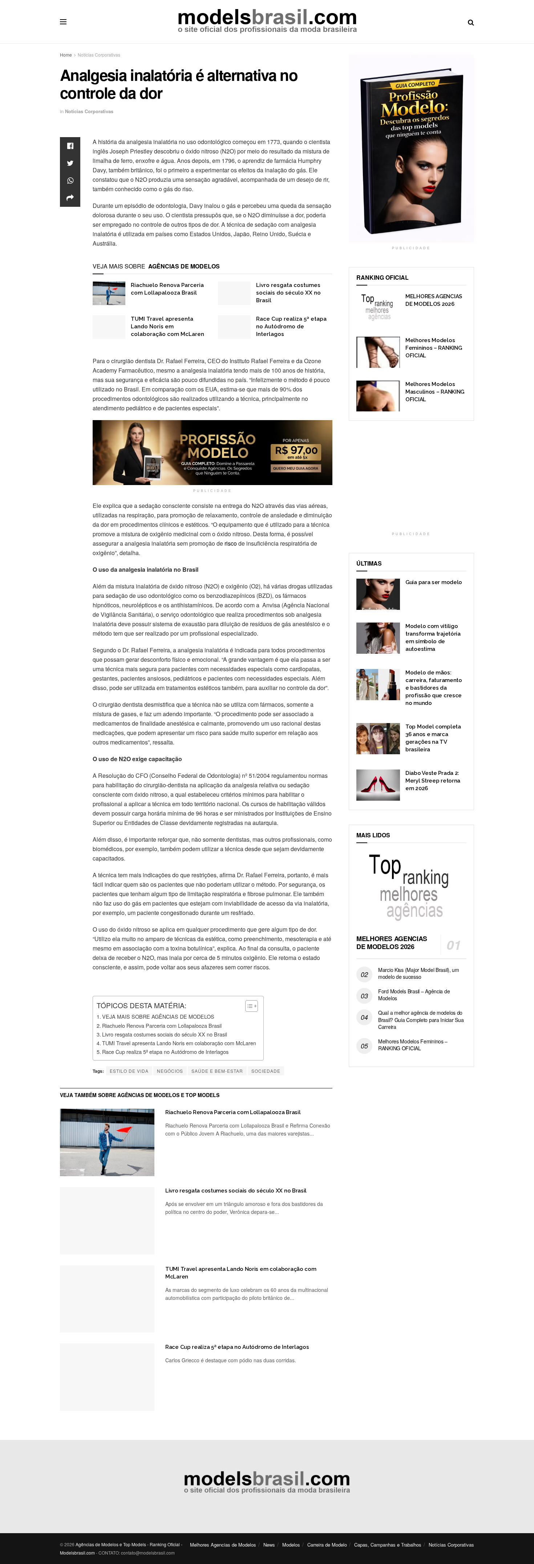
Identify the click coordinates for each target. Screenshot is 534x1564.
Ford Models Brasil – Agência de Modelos (414, 995)
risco (230, 543)
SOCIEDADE (265, 1071)
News (269, 1544)
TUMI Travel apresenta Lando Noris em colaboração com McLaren (167, 326)
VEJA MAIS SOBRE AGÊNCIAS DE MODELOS (158, 1016)
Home (66, 55)
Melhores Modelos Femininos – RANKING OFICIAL (433, 348)
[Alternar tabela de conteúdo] (248, 1006)
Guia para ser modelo (433, 582)
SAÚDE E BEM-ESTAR (217, 1071)
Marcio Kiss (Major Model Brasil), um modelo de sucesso (418, 973)
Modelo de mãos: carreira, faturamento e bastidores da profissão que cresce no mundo (433, 687)
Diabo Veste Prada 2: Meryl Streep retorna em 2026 (432, 781)
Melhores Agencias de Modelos (223, 1544)
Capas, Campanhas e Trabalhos (387, 1544)
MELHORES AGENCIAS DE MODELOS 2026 (391, 943)
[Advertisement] (411, 480)
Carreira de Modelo (327, 1544)
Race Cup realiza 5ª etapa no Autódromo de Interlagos (291, 326)
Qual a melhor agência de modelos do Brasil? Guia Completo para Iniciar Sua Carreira (421, 1019)
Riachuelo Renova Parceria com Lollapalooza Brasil (162, 1025)
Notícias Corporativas (99, 55)
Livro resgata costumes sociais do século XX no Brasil (288, 293)
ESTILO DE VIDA (129, 1071)
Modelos (291, 1544)
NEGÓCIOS (170, 1071)
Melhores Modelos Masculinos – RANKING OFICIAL (434, 392)
